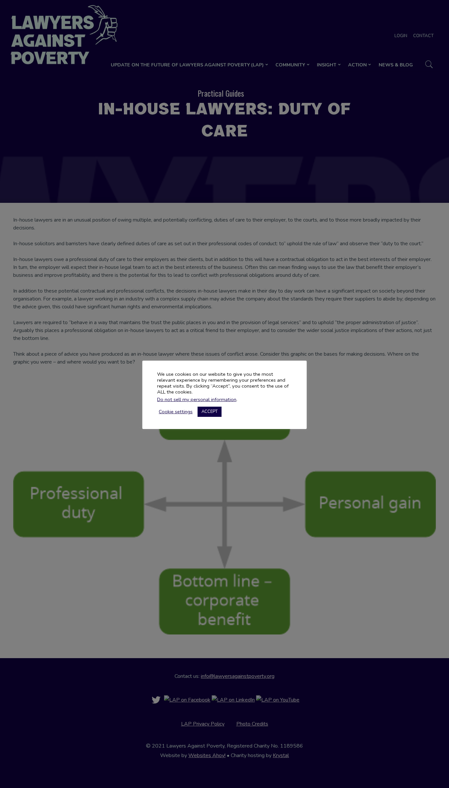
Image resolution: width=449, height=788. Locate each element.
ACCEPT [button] (209, 412)
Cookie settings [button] (176, 412)
